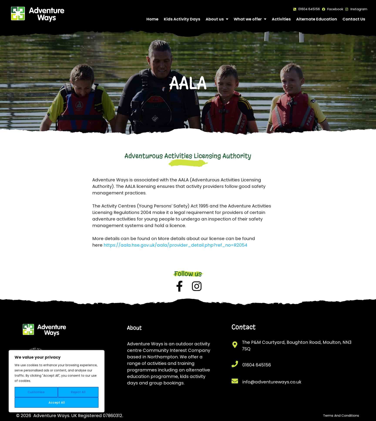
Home (152, 19)
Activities (281, 19)
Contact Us (353, 19)
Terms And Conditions (341, 415)
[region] (56, 381)
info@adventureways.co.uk (271, 382)
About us (215, 19)
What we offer (248, 19)
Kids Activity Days (182, 19)
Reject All (78, 392)
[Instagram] (196, 286)
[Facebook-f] (179, 286)
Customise (36, 392)
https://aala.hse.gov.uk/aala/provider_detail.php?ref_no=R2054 (175, 245)
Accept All (57, 402)
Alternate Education (316, 19)
